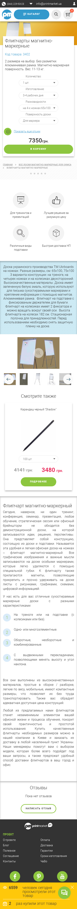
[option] (38, 446)
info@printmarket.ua (49, 3)
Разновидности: (36, 101)
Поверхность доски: (38, 114)
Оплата (45, 840)
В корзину (38, 149)
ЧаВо (43, 861)
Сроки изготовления (53, 856)
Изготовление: (35, 89)
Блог (6, 845)
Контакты (9, 861)
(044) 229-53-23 (15, 4)
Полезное (9, 850)
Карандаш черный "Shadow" (38, 409)
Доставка (46, 845)
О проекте (9, 840)
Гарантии (46, 850)
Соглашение (11, 856)
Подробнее (38, 481)
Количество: (33, 76)
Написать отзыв (39, 808)
